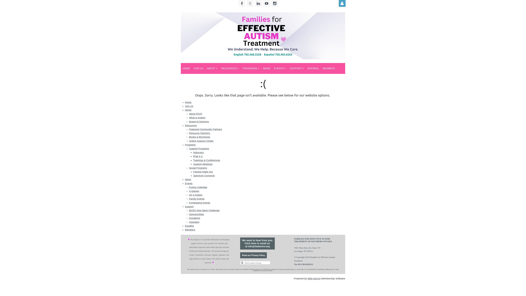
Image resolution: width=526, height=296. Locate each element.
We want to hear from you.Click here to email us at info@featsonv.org (257, 243)
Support (189, 206)
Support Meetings (202, 164)
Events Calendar (198, 187)
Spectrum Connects (204, 175)
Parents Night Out (203, 171)
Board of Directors (199, 121)
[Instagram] (274, 3)
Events (188, 183)
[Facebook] (241, 3)
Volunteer (194, 222)
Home (188, 102)
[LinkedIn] (258, 3)
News (188, 179)
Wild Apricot (314, 278)
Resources (191, 125)
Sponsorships (196, 214)
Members (190, 229)
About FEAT (195, 114)
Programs (190, 144)
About (188, 110)
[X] (250, 3)
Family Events (197, 198)
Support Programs (199, 148)
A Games (194, 191)
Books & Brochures (199, 137)
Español (189, 226)
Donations (194, 218)
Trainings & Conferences (206, 160)
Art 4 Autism (195, 195)
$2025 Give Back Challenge (204, 210)
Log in (342, 3)
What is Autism (197, 117)
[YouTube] (266, 3)
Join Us (189, 106)
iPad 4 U (198, 156)
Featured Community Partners (205, 129)
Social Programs (198, 168)
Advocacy (198, 152)
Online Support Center (201, 141)
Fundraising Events (199, 202)
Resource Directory (199, 133)
